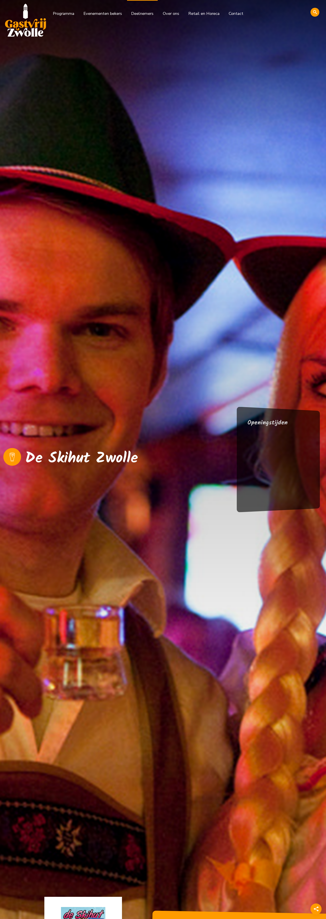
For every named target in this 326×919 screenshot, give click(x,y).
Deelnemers (142, 13)
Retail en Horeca (204, 13)
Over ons (171, 13)
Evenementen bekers (102, 13)
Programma (63, 13)
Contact (236, 13)
